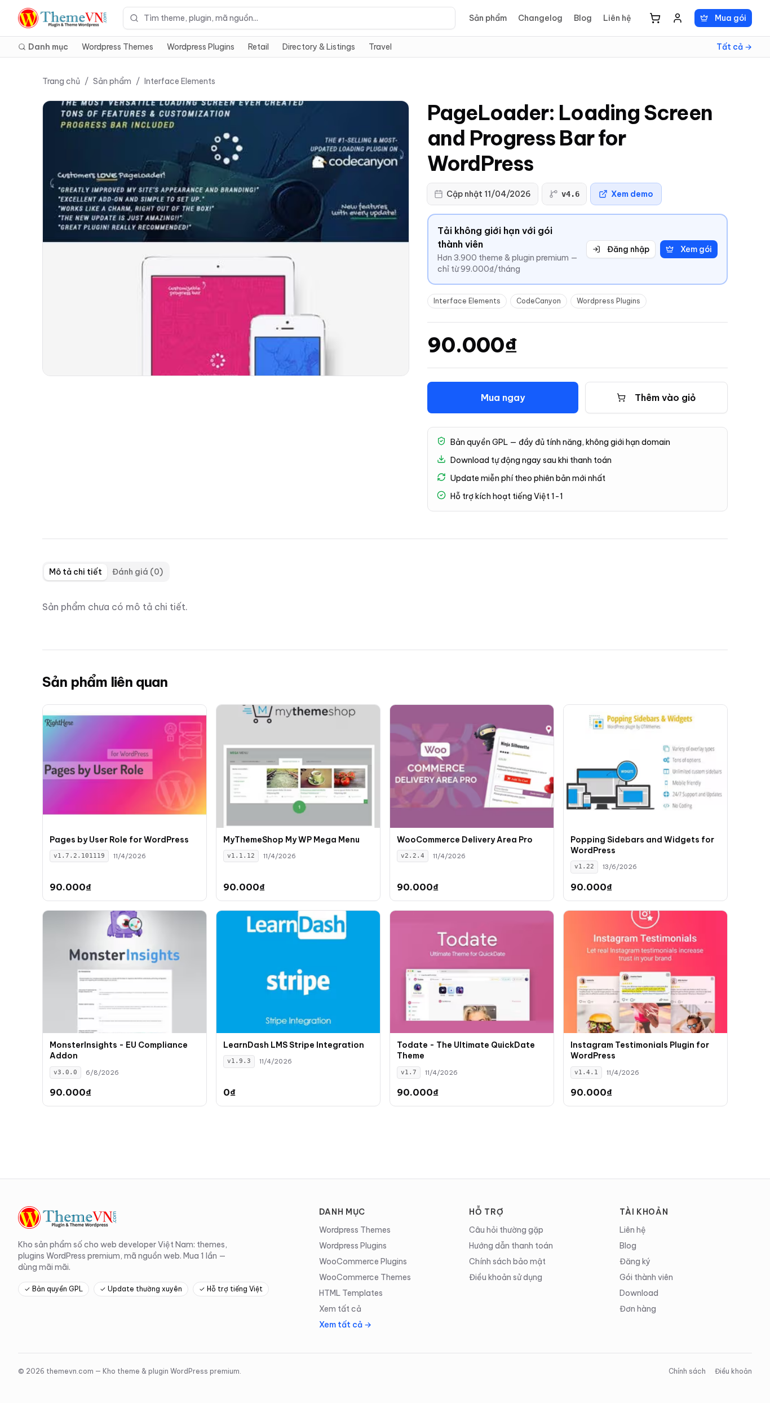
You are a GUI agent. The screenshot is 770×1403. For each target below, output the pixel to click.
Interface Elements (179, 81)
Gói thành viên (646, 1277)
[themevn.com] (63, 18)
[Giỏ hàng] (655, 18)
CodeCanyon (538, 301)
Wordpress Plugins (200, 47)
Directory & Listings (318, 47)
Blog (583, 18)
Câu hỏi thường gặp (506, 1230)
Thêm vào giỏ (665, 397)
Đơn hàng (637, 1309)
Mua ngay (503, 397)
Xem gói (696, 249)
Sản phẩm (488, 18)
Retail (258, 47)
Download (638, 1293)
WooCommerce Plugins (363, 1261)
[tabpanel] (385, 607)
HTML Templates (351, 1293)
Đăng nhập (628, 249)
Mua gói (730, 18)
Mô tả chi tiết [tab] (75, 572)
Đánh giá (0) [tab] (137, 572)
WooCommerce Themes (365, 1277)
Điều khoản (733, 1371)
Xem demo (632, 194)
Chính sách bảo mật (507, 1261)
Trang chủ (61, 81)
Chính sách (687, 1371)
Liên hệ (617, 18)
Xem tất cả (340, 1309)
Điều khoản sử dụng (505, 1277)
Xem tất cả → (345, 1325)
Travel (380, 47)
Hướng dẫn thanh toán (511, 1246)
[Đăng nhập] (677, 18)
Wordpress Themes (117, 47)
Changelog (540, 18)
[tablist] (106, 572)
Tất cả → (734, 47)
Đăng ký (634, 1261)
